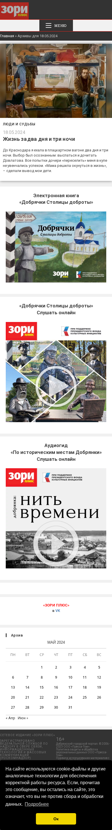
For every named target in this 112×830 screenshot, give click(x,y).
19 (99, 687)
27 (13, 707)
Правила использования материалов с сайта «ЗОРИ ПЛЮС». (82, 759)
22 (42, 697)
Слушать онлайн (56, 452)
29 (42, 707)
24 (70, 697)
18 (85, 687)
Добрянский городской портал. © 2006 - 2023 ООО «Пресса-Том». (83, 745)
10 (70, 677)
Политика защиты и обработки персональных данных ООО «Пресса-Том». (81, 752)
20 (13, 697)
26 (99, 697)
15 (42, 687)
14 (27, 687)
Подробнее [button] (37, 804)
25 (85, 697)
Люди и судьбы (19, 124)
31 (70, 707)
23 (56, 697)
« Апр (10, 718)
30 (56, 707)
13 (13, 687)
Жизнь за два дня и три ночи (39, 139)
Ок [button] (56, 819)
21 (27, 697)
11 (85, 677)
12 (99, 677)
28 (27, 707)
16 (56, 687)
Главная (7, 36)
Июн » (23, 718)
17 (70, 687)
